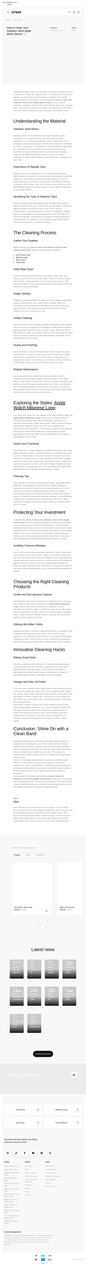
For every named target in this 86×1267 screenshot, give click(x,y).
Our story (28, 1166)
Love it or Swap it (31, 1173)
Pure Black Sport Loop (23, 907)
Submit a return (50, 1173)
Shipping (28, 1185)
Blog (26, 1169)
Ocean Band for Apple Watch (12, 1211)
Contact (48, 1183)
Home (9, 20)
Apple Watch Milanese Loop (39, 405)
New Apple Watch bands (10, 1179)
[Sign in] (74, 12)
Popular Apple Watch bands (11, 1174)
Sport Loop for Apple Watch (11, 1190)
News (70, 963)
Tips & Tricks (18, 20)
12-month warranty (31, 1176)
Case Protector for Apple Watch (10, 1206)
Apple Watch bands (11, 1166)
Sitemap (28, 1195)
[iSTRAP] (16, 12)
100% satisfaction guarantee (31, 1180)
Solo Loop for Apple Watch (11, 1222)
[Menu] (8, 12)
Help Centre (49, 1166)
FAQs (27, 1192)
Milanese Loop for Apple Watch (10, 1201)
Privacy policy (50, 1186)
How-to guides (50, 1179)
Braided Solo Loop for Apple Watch (12, 1195)
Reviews (28, 1188)
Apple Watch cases (11, 1169)
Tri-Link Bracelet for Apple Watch (11, 1217)
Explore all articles (43, 1054)
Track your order (51, 1169)
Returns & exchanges (52, 1176)
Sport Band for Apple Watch (11, 1184)
